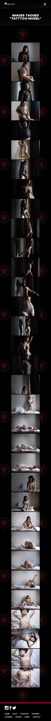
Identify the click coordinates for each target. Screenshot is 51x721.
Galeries (35, 714)
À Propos (24, 714)
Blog (15, 714)
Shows (18, 717)
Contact (36, 717)
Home (7, 714)
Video (27, 717)
